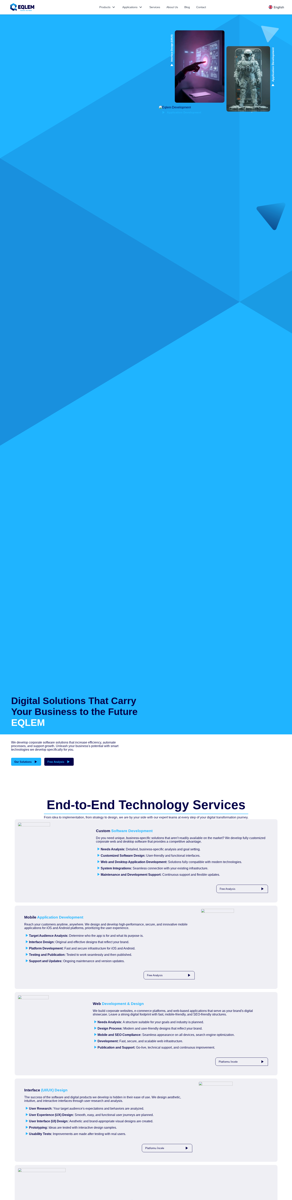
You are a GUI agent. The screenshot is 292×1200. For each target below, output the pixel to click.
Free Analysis (59, 761)
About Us (172, 7)
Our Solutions (26, 761)
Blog (187, 7)
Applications (132, 7)
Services (154, 7)
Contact (201, 7)
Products (107, 7)
